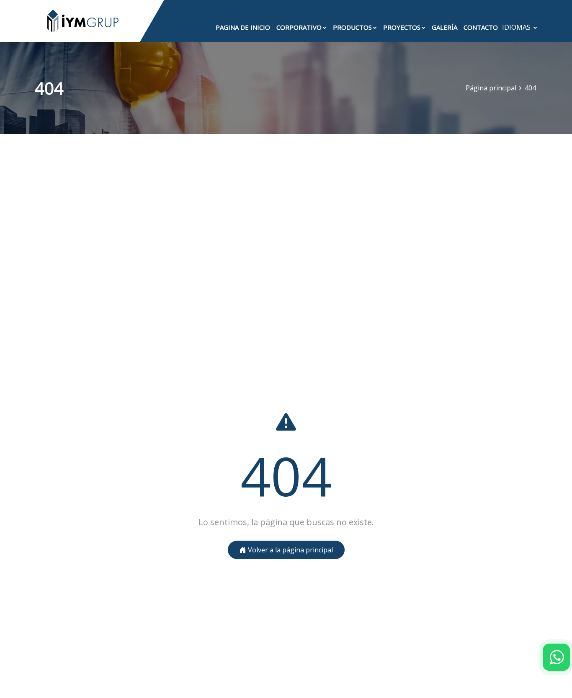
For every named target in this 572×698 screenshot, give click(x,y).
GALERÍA (444, 27)
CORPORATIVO (299, 27)
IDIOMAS (517, 27)
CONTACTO (481, 27)
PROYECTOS (401, 27)
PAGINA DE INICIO (243, 27)
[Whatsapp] (556, 657)
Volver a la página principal (289, 549)
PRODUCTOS (352, 27)
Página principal (491, 87)
